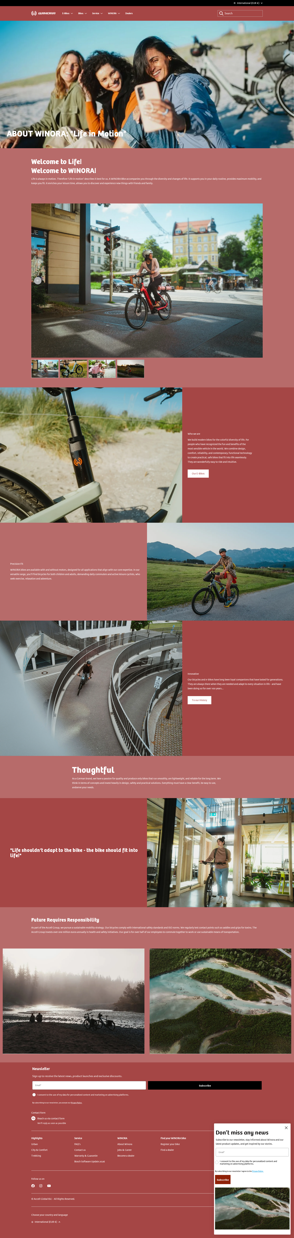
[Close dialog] (286, 1128)
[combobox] (240, 13)
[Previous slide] (38, 280)
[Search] (221, 13)
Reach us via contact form (50, 1118)
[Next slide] (256, 280)
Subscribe (205, 1085)
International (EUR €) (248, 3)
